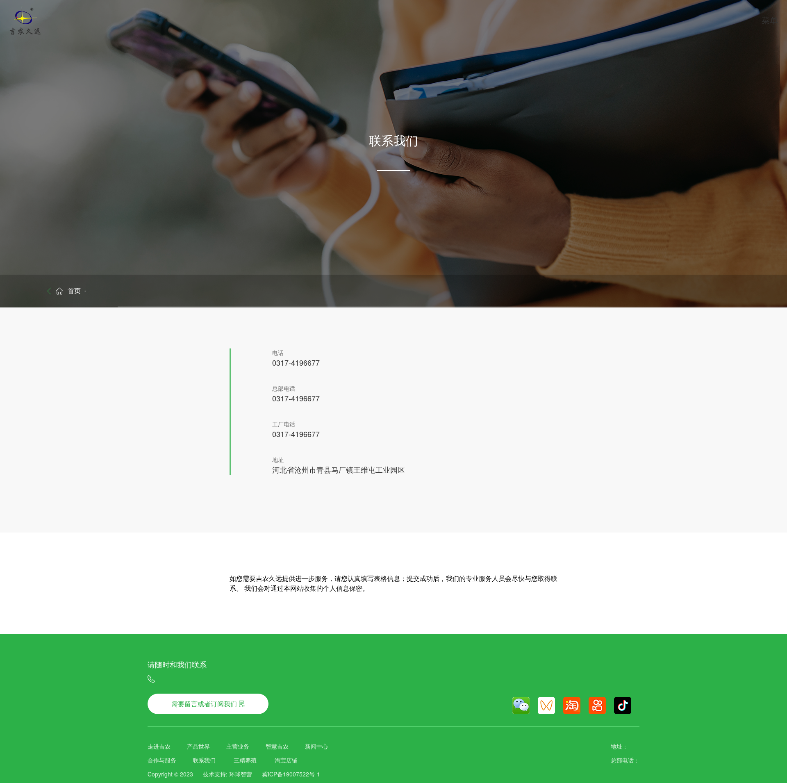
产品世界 (198, 746)
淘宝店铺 (286, 760)
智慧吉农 (277, 746)
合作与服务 (162, 760)
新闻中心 (316, 746)
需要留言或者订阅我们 (204, 703)
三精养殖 (245, 760)
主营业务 (237, 746)
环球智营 (240, 774)
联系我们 (204, 760)
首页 (74, 290)
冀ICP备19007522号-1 (291, 774)
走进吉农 (159, 746)
